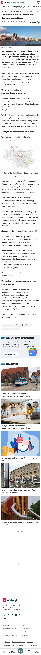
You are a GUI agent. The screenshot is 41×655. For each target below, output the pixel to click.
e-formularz (18, 309)
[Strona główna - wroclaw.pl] (5, 2)
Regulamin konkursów (18, 645)
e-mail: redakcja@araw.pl (11, 610)
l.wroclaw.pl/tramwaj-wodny (21, 121)
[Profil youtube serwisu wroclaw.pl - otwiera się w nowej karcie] (16, 615)
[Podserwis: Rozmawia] (18, 2)
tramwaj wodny (8, 325)
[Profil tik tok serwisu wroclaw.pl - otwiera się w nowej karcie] (8, 615)
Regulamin (7, 645)
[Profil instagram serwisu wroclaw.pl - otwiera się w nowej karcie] (4, 615)
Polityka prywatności (31, 645)
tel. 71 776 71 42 (7, 607)
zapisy (18, 303)
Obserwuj (13, 354)
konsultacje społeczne (23, 325)
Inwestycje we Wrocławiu (11, 329)
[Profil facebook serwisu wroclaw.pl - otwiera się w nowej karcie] (12, 615)
